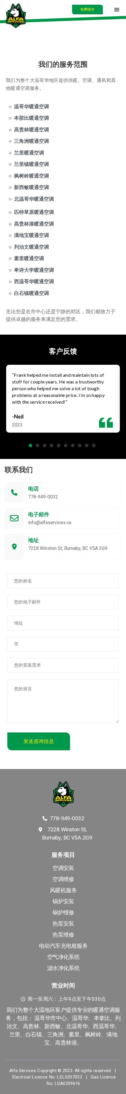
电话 (33, 489)
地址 (33, 540)
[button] (87, 9)
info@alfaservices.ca (49, 522)
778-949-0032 (43, 497)
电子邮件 (38, 514)
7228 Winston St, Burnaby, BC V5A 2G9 (67, 548)
